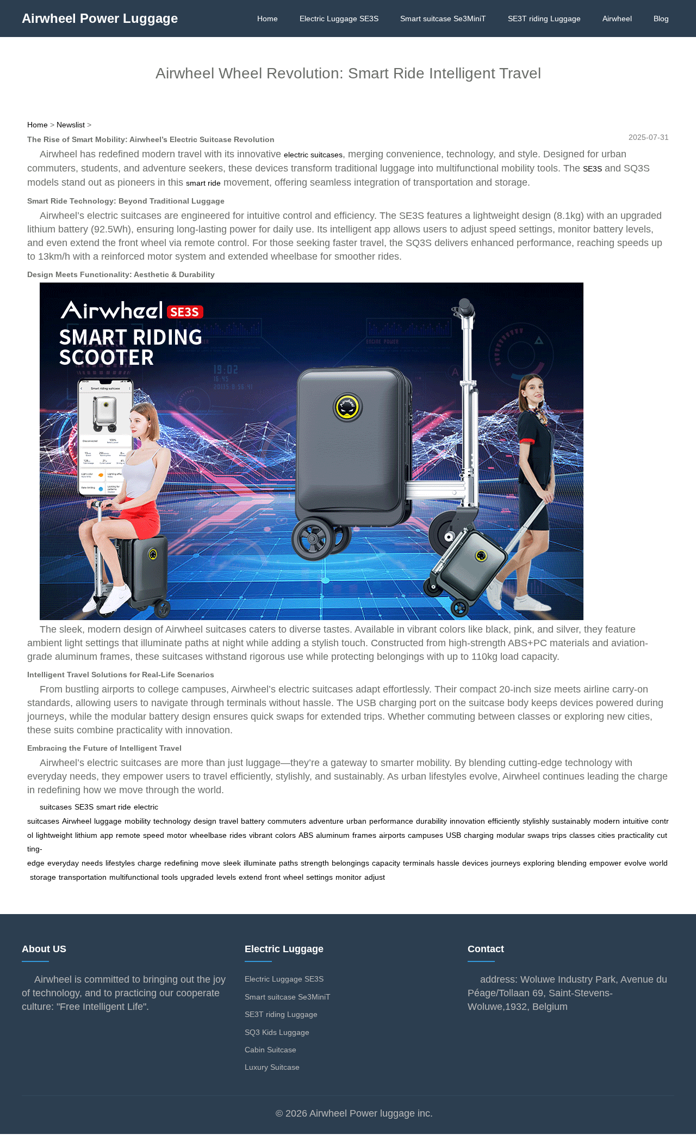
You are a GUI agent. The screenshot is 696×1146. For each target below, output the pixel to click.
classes (582, 835)
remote (128, 835)
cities (606, 835)
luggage (108, 821)
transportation (83, 877)
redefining (181, 863)
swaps (538, 835)
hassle (448, 863)
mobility (138, 821)
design (205, 821)
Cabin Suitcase (270, 1049)
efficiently (504, 821)
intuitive (636, 821)
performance (391, 821)
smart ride (203, 183)
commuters (287, 821)
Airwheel (617, 18)
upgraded (197, 877)
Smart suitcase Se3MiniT (443, 18)
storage (43, 877)
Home (267, 18)
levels (226, 877)
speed (153, 835)
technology (172, 821)
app (106, 835)
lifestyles (120, 863)
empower (605, 863)
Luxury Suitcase (272, 1067)
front (273, 877)
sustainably (571, 821)
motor (177, 835)
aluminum (333, 835)
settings (319, 877)
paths (288, 863)
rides (237, 835)
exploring (539, 863)
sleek (232, 863)
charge (149, 863)
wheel (293, 877)
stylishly (536, 821)
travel (228, 821)
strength (315, 863)
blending (572, 863)
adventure (326, 821)
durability (431, 821)
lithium (86, 835)
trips (559, 835)
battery (253, 821)
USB (453, 835)
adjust (374, 877)
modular (510, 835)
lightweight (54, 835)
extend (250, 877)
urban (356, 821)
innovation (467, 821)
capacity (386, 863)
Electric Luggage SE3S (339, 18)
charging (479, 835)
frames (364, 835)
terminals (418, 863)
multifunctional (134, 877)
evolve (635, 863)
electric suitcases (313, 154)
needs (92, 863)
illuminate (260, 863)
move (210, 863)
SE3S (592, 168)
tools (169, 877)
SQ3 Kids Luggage (277, 1032)
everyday (63, 863)
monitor (348, 877)
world (658, 863)
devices (475, 863)
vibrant (260, 835)
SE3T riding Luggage (544, 18)
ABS (306, 835)
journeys (505, 863)
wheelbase (208, 835)
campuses (425, 835)
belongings (350, 863)
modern (606, 821)
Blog (661, 18)
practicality (636, 835)
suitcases (56, 806)
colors (285, 835)
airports (392, 835)
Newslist (71, 124)
